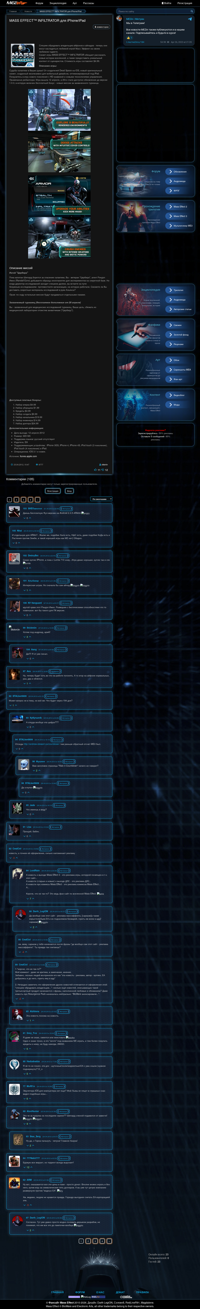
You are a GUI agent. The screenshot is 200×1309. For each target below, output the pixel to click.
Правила (142, 1292)
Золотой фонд (181, 334)
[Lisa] (14, 830)
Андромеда (179, 181)
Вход (69, 491)
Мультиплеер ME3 (183, 225)
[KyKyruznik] (17, 719)
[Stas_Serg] (18, 1139)
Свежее (178, 325)
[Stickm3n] (14, 628)
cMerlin (105, 464)
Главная (57, 1292)
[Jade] (17, 808)
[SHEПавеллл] (14, 511)
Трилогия (178, 290)
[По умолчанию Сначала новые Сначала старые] (101, 498)
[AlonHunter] (14, 1114)
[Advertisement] (59, 35)
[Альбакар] (14, 583)
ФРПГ (177, 190)
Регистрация (185, 3)
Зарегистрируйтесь (148, 433)
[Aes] (14, 674)
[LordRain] (17, 873)
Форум (39, 3)
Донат (120, 1292)
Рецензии (178, 344)
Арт (75, 3)
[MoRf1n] (14, 1089)
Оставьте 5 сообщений (152, 436)
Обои (176, 360)
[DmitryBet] (14, 558)
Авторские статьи (182, 309)
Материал (66, 509)
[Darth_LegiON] (20, 914)
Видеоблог (179, 395)
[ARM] (14, 1183)
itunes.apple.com (28, 456)
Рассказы (88, 3)
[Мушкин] (23, 764)
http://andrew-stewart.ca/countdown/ (42, 743)
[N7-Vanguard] (15, 606)
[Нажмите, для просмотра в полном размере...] (59, 109)
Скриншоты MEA (182, 369)
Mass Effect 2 (180, 206)
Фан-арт (178, 379)
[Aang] (17, 652)
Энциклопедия (57, 3)
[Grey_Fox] (14, 1036)
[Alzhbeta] (17, 1014)
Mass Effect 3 (180, 216)
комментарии (102, 26)
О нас (100, 1292)
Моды (177, 404)
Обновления (180, 171)
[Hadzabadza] (14, 1064)
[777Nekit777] (14, 1161)
